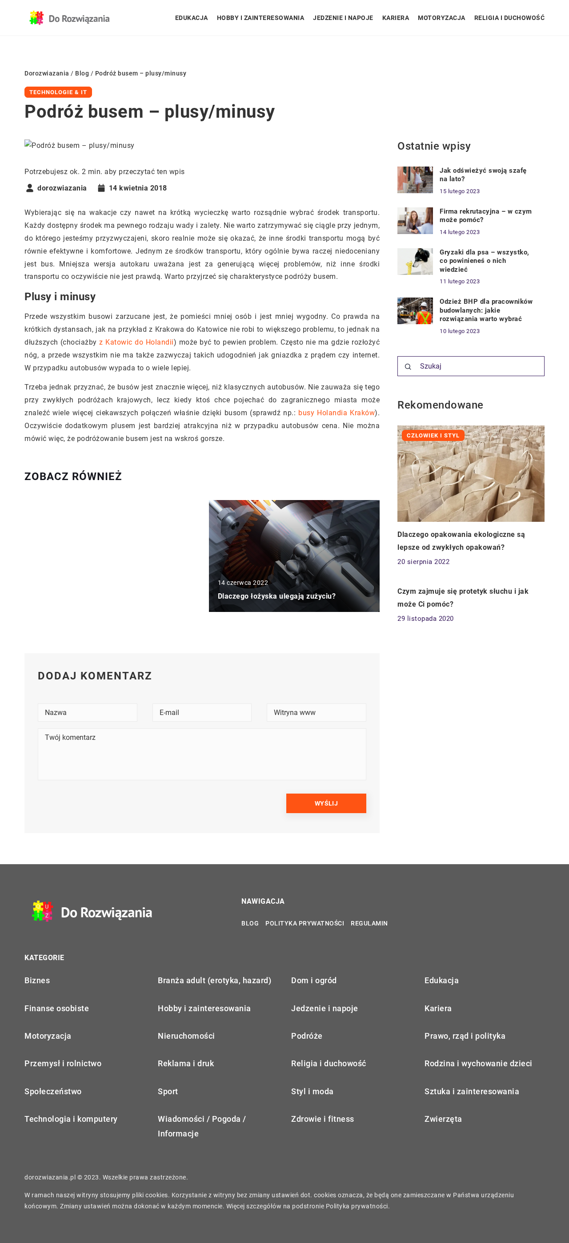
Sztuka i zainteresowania (472, 1091)
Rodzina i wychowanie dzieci (479, 1063)
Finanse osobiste (56, 1008)
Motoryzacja (441, 17)
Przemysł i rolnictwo (62, 1063)
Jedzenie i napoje (343, 17)
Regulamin (369, 923)
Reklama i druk (186, 1063)
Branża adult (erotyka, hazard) (214, 980)
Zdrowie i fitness (322, 1119)
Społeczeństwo (53, 1091)
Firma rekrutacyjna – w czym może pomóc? (486, 215)
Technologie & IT (58, 92)
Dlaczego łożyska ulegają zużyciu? (277, 596)
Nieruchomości (186, 1035)
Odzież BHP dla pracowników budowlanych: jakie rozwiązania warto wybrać (486, 310)
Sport (168, 1091)
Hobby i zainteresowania (261, 17)
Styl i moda (312, 1091)
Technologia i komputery (71, 1119)
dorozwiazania (62, 188)
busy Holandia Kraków (336, 413)
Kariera (395, 17)
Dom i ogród (314, 980)
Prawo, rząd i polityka (465, 1035)
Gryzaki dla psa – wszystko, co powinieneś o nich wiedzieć (484, 261)
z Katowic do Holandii (136, 342)
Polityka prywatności (304, 923)
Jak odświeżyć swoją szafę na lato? (483, 175)
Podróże (307, 1035)
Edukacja (191, 17)
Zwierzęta (443, 1119)
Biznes (37, 980)
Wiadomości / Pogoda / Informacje (202, 1126)
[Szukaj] (408, 366)
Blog (250, 923)
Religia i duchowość (509, 17)
